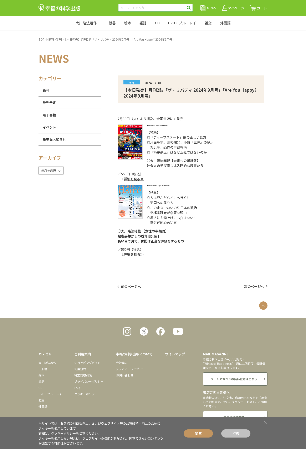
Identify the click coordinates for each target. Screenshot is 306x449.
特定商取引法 (83, 375)
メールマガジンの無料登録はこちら (234, 379)
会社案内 (122, 363)
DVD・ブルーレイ (182, 22)
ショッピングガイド (87, 363)
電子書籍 (49, 114)
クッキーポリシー (86, 394)
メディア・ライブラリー (132, 369)
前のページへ (131, 286)
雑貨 (208, 22)
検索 (189, 8)
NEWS (50, 39)
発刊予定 (49, 102)
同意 (198, 433)
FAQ (77, 388)
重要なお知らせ (54, 139)
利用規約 (80, 369)
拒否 (235, 433)
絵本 (127, 22)
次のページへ (254, 286)
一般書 (110, 22)
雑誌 (143, 22)
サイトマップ (175, 353)
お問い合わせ (124, 375)
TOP (42, 39)
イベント (49, 127)
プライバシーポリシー (88, 381)
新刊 (59, 39)
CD (157, 22)
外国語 (225, 22)
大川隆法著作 (86, 22)
